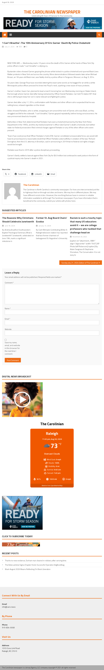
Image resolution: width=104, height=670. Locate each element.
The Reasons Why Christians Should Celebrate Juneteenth (18, 219)
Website (8, 329)
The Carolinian (31, 185)
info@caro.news (9, 606)
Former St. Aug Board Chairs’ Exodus (51, 219)
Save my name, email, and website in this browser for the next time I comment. (12, 348)
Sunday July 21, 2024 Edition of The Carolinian (79, 262)
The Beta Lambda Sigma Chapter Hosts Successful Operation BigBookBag (34, 564)
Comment (9, 282)
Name (8, 308)
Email (7, 318)
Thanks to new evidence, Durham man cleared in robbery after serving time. (36, 560)
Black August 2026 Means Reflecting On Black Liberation (28, 569)
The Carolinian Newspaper (52, 12)
